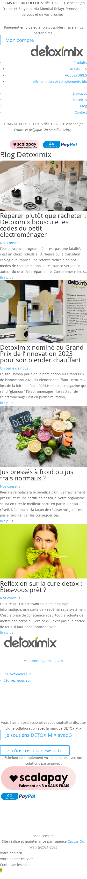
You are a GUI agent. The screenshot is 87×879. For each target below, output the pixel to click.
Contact (81, 112)
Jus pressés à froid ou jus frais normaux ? (36, 474)
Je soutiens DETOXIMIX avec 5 (38, 735)
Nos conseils (10, 242)
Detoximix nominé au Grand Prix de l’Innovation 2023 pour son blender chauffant (42, 353)
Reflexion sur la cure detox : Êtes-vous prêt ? (41, 586)
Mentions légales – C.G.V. (43, 660)
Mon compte (19, 40)
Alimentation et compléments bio (60, 81)
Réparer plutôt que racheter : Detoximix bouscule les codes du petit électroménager (43, 225)
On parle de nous (14, 368)
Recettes (80, 99)
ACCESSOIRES (76, 75)
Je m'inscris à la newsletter (34, 750)
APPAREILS (78, 69)
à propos (80, 93)
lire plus (6, 277)
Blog (83, 106)
